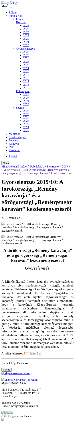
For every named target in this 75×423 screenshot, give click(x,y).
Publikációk (15, 15)
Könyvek (14, 143)
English (13, 156)
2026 (26, 25)
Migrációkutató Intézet (14, 166)
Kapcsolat (14, 150)
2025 (26, 28)
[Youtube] (11, 412)
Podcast (13, 140)
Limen (19, 19)
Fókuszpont (22, 91)
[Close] (10, 7)
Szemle (20, 107)
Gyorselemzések (25, 48)
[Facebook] (5, 412)
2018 (26, 78)
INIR (12, 147)
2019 (26, 74)
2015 (26, 87)
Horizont (21, 22)
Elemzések (53, 166)
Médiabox (14, 133)
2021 (26, 42)
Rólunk (13, 12)
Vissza (6, 369)
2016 (26, 84)
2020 (26, 45)
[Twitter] (2, 412)
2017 (26, 81)
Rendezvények (17, 137)
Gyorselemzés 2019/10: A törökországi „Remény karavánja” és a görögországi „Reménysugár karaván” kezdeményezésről (36, 171)
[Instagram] (8, 412)
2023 (26, 35)
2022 (26, 38)
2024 (26, 32)
